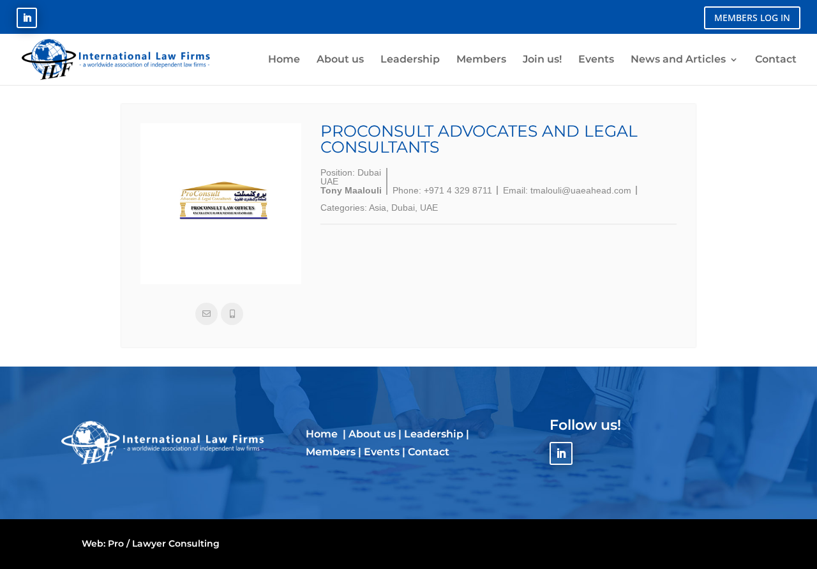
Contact (428, 452)
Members (331, 452)
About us (372, 434)
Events (382, 452)
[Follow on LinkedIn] (27, 18)
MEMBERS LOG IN (752, 17)
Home (323, 434)
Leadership (433, 434)
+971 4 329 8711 (458, 190)
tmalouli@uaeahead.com (580, 190)
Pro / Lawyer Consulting (164, 543)
